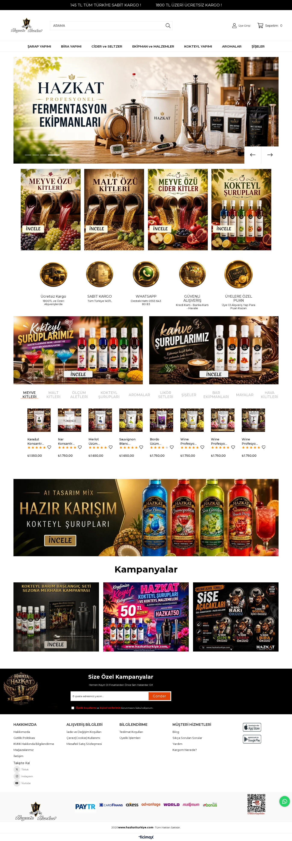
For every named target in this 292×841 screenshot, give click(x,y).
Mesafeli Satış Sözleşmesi (84, 744)
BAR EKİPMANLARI (216, 395)
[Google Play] (252, 739)
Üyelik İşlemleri (129, 738)
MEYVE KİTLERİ (29, 395)
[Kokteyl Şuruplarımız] (78, 350)
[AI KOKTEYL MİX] (146, 517)
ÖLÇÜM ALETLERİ (79, 395)
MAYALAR (245, 395)
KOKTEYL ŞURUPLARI (108, 395)
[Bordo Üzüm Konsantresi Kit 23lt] (130, 420)
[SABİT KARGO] (100, 274)
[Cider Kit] (178, 209)
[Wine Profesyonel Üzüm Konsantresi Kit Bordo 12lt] (222, 420)
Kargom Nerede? (185, 750)
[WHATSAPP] (146, 274)
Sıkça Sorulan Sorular (187, 738)
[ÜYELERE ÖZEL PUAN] (238, 274)
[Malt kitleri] (114, 209)
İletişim (18, 756)
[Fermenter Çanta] (146, 617)
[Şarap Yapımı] (146, 110)
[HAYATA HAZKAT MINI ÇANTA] (35, 812)
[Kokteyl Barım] (56, 617)
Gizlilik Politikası (24, 738)
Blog (176, 732)
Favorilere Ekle (49, 447)
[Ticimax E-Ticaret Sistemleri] (146, 837)
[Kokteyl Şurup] (241, 209)
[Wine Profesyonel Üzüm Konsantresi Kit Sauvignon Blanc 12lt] (161, 420)
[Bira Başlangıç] (236, 617)
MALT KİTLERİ (53, 395)
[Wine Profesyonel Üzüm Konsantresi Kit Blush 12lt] (192, 420)
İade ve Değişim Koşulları (83, 732)
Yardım (177, 744)
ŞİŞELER (188, 395)
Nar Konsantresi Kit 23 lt (36, 441)
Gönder (159, 696)
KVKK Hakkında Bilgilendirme (33, 744)
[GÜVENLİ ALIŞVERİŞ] (192, 274)
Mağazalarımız (23, 750)
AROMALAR (139, 395)
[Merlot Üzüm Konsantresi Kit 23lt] (69, 420)
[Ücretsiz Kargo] (53, 274)
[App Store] (252, 727)
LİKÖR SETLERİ (165, 395)
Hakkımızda (21, 732)
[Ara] (168, 25)
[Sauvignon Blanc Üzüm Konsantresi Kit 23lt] (100, 420)
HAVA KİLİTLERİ (269, 395)
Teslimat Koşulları (131, 732)
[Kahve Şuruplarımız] (214, 350)
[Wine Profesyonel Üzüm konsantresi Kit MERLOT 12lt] (253, 420)
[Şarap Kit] (50, 209)
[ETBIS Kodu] (256, 804)
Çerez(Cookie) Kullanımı (83, 738)
